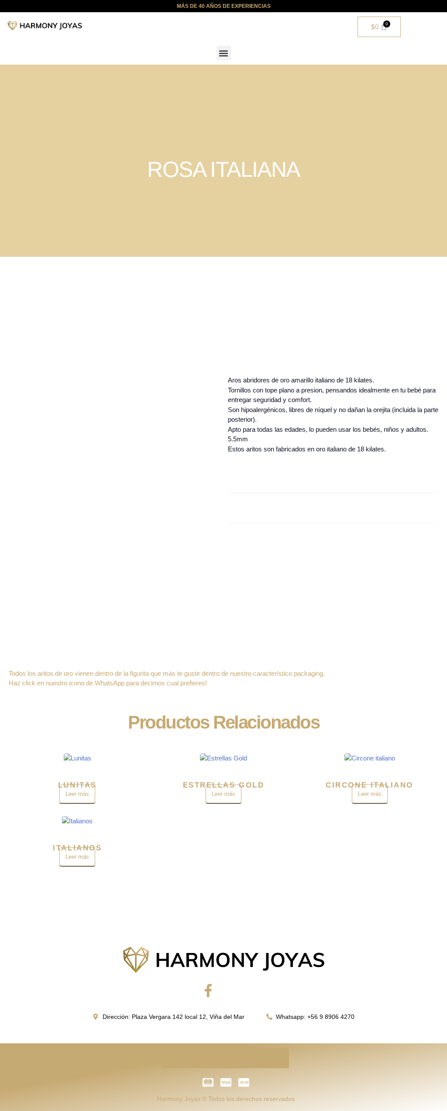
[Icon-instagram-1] (239, 990)
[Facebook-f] (208, 990)
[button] (224, 53)
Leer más (77, 794)
